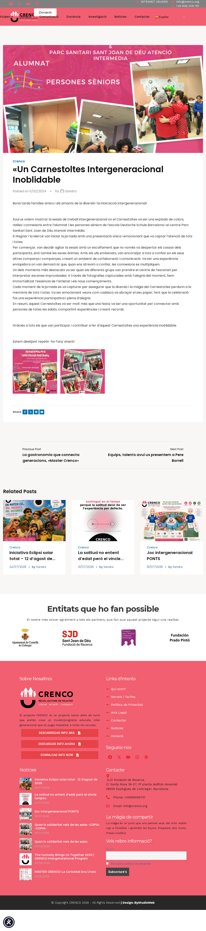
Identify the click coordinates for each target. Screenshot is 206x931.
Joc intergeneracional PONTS (57, 811)
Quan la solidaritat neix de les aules (61, 841)
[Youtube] (28, 4)
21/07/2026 (86, 567)
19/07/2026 (155, 567)
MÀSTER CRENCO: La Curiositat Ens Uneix (65, 872)
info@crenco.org (135, 806)
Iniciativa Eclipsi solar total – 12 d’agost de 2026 (31, 558)
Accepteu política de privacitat (131, 863)
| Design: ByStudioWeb (138, 902)
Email (109, 849)
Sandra (70, 191)
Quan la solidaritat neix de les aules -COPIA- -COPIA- (67, 826)
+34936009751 (134, 797)
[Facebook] (11, 4)
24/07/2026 (17, 567)
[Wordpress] (146, 757)
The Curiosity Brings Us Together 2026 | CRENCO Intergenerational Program (64, 856)
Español (163, 16)
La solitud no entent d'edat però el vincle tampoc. (65, 796)
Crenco (19, 161)
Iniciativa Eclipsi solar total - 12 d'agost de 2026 (66, 781)
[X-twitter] (19, 4)
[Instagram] (137, 757)
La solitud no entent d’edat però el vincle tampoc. (99, 558)
